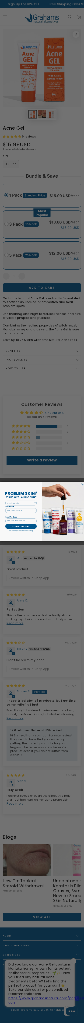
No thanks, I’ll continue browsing (21, 530)
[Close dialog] (82, 484)
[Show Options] (35, 503)
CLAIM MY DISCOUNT (20, 526)
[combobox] (20, 503)
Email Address (11, 517)
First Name (9, 506)
